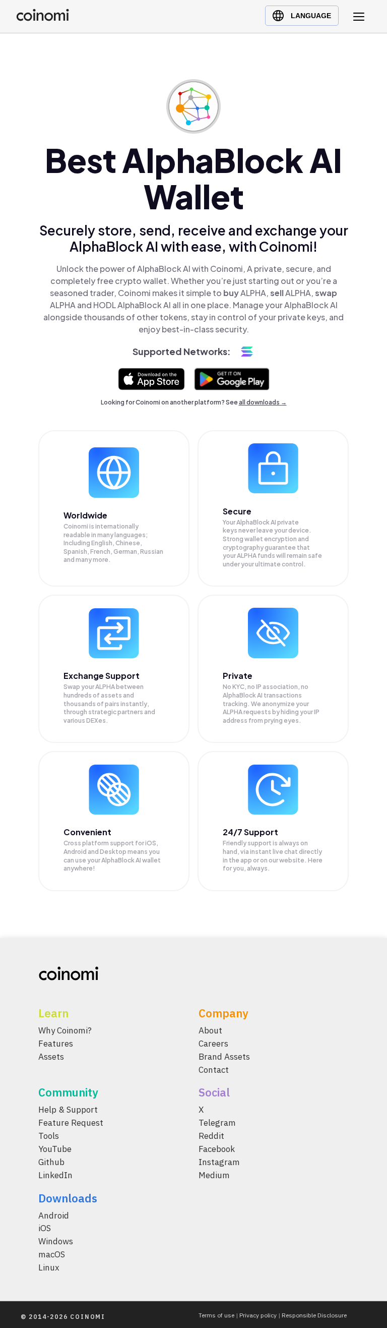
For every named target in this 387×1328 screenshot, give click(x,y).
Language (311, 16)
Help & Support (68, 1109)
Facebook (217, 1148)
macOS (51, 1254)
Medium (214, 1174)
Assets (51, 1056)
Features (55, 1043)
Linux (48, 1267)
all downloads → (263, 402)
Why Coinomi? (65, 1030)
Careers (213, 1043)
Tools (48, 1135)
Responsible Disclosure (314, 1315)
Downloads (67, 1197)
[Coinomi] (43, 18)
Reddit (211, 1135)
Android (53, 1215)
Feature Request (70, 1122)
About (210, 1030)
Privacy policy (258, 1315)
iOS (44, 1228)
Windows (55, 1241)
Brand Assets (224, 1056)
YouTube (55, 1148)
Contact (214, 1069)
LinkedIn (55, 1174)
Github (51, 1161)
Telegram (217, 1122)
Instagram (219, 1161)
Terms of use (216, 1315)
